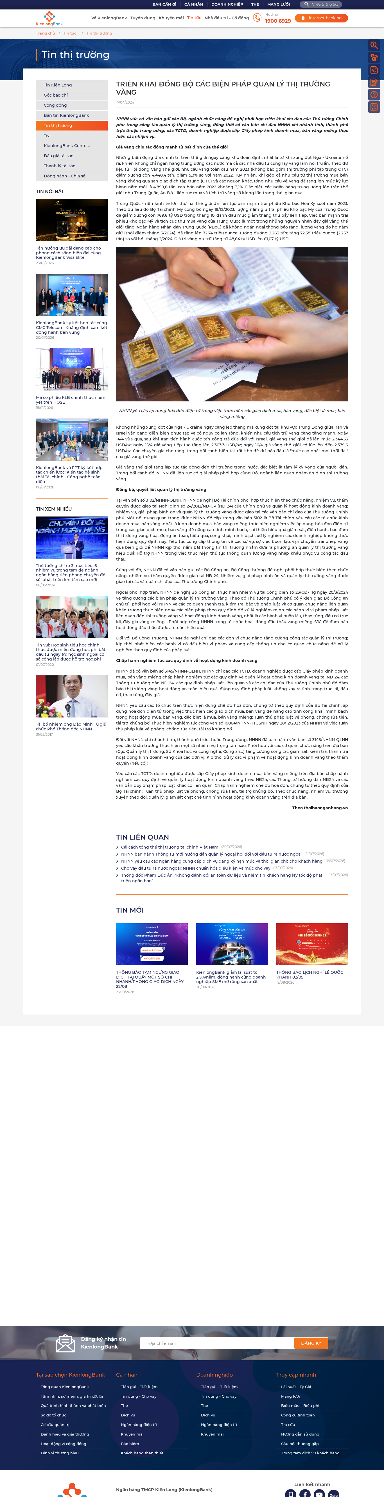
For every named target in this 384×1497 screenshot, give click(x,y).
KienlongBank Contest (67, 145)
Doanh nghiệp (227, 4)
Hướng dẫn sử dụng (300, 1434)
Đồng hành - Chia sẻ (64, 176)
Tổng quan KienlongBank (65, 1386)
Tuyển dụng (142, 17)
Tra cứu (288, 1424)
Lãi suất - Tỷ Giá (296, 1386)
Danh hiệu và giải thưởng (65, 1434)
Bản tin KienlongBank (66, 115)
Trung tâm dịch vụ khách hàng (310, 1453)
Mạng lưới (278, 4)
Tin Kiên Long (58, 85)
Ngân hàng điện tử (139, 1424)
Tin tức (194, 17)
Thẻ (255, 4)
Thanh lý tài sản (60, 165)
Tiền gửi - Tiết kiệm (139, 1386)
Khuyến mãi (171, 17)
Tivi (47, 135)
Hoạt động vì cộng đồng (63, 1443)
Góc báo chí (56, 95)
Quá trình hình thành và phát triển (73, 1405)
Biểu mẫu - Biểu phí (300, 1405)
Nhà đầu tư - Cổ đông (227, 17)
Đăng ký (311, 1343)
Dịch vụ (128, 1415)
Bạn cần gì (164, 4)
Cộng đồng (55, 105)
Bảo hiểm (130, 1443)
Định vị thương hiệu (60, 1453)
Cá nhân (193, 4)
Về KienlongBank (109, 17)
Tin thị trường (58, 125)
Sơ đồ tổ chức (53, 1415)
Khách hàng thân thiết (142, 1453)
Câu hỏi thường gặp (300, 1443)
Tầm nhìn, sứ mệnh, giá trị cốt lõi (72, 1396)
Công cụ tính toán (298, 1415)
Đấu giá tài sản (59, 155)
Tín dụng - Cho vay (138, 1396)
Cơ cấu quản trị (55, 1424)
